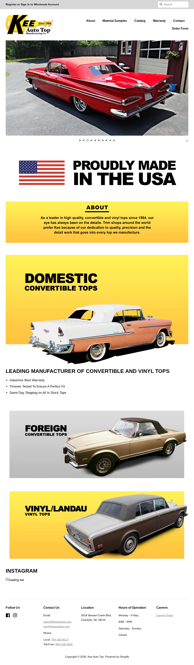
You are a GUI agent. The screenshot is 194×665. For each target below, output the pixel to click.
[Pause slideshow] (187, 140)
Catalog (140, 20)
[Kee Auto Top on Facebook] (8, 616)
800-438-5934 (64, 644)
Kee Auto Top (96, 656)
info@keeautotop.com (56, 626)
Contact (179, 20)
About (90, 20)
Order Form (180, 28)
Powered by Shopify (117, 656)
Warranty (159, 20)
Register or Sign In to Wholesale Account (32, 4)
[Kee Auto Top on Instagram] (15, 616)
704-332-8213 (59, 639)
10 (114, 140)
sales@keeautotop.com (57, 621)
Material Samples (114, 20)
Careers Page (164, 615)
